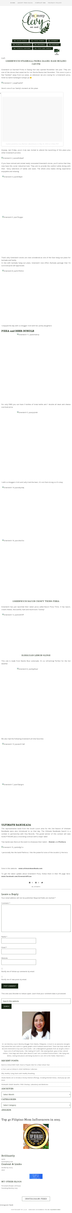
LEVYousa (17, 1186)
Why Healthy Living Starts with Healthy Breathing (17, 1073)
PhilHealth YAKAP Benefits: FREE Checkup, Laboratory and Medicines (24, 1084)
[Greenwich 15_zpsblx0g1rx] (12, 847)
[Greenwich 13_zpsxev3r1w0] (35, 762)
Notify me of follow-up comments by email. (18, 971)
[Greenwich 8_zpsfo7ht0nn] (35, 296)
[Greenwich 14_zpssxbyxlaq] (35, 511)
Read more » (60, 1056)
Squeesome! (55, 1209)
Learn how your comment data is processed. (49, 994)
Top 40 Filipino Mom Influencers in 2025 (30, 1119)
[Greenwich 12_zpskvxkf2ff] (35, 632)
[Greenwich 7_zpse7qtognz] (35, 802)
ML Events (36, 886)
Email (4, 947)
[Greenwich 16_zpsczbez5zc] (35, 568)
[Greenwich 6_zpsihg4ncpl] (35, 701)
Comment (5, 903)
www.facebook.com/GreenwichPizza (16, 876)
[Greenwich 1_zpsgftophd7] (12, 83)
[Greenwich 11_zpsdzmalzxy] (35, 366)
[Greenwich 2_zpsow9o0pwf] (12, 158)
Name (4, 937)
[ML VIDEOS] (57, 48)
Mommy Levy (36, 22)
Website (4, 958)
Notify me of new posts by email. (14, 979)
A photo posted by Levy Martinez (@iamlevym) (21, 144)
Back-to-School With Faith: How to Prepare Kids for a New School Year (25, 1065)
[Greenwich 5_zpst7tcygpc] (35, 235)
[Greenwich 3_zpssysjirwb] (35, 444)
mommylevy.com (7, 1162)
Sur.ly (11, 1167)
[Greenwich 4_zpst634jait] (35, 194)
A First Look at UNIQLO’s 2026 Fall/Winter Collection (19, 1069)
